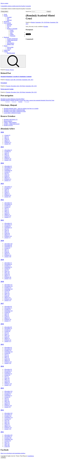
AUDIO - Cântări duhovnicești (11, 124)
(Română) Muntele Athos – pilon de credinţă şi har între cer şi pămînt (21, 108)
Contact (6, 51)
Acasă (5, 14)
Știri (8, 18)
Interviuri (9, 20)
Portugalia (12, 35)
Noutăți (6, 15)
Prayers (7, 69)
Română (46, 26)
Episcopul (9, 24)
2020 (2, 240)
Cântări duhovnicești (12, 40)
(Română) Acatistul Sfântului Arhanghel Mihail (12, 99)
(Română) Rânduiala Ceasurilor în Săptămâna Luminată (16, 76)
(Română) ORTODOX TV (11, 119)
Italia (11, 33)
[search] (13, 61)
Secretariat (6, 21)
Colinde (9, 41)
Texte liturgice (10, 43)
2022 (2, 200)
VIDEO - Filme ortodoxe (10, 122)
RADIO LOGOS (8, 125)
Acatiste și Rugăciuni (12, 38)
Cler (8, 27)
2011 (2, 432)
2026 (2, 132)
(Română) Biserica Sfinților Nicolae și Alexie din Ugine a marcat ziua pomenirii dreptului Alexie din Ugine (27, 100)
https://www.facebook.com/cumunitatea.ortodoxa (13, 453)
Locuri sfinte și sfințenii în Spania (12, 112)
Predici (5, 45)
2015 (2, 344)
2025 (2, 147)
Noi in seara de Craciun (7, 89)
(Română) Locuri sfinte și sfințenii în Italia (14, 110)
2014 (2, 366)
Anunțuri (9, 17)
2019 (2, 260)
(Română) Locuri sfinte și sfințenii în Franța (15, 111)
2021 (2, 220)
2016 (2, 324)
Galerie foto (7, 50)
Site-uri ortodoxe (8, 121)
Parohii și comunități (12, 28)
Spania (12, 34)
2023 (2, 183)
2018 (2, 281)
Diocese (9, 25)
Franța (11, 30)
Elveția (12, 31)
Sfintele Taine (10, 44)
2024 (2, 163)
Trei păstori (4, 83)
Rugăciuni (6, 37)
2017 (2, 303)
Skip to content (4, 3)
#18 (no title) (10, 47)
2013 (2, 388)
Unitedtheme (30, 456)
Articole (9, 48)
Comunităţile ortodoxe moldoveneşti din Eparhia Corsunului (16, 6)
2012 (2, 410)
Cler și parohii (7, 23)
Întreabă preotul (11, 53)
